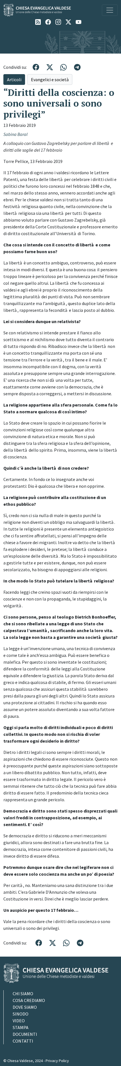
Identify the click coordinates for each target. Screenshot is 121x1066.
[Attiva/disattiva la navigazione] (110, 10)
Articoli (14, 79)
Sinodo (20, 1014)
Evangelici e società (50, 79)
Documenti (25, 1034)
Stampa (20, 1027)
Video (19, 1020)
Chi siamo (23, 993)
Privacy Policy (57, 1060)
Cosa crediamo (29, 1000)
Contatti (23, 1041)
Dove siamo (25, 1007)
